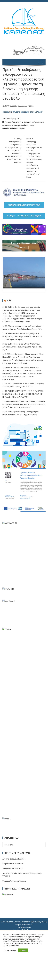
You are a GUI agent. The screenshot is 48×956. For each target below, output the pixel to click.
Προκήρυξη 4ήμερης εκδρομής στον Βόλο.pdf (22, 112)
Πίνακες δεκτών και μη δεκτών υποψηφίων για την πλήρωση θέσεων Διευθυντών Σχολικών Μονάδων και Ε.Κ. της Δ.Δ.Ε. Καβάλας (13, 150)
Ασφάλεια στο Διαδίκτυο (12, 864)
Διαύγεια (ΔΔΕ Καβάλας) (12, 868)
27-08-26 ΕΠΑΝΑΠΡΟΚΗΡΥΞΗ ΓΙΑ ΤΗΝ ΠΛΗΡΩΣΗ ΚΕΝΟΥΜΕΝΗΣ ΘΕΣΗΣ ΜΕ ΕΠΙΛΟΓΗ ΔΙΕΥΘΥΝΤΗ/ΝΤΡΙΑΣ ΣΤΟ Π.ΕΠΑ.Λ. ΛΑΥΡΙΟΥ (22, 394)
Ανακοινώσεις (17, 122)
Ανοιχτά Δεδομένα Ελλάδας (13, 859)
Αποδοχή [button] (23, 950)
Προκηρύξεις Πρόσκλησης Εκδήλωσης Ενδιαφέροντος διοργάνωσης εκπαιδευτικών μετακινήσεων (23, 125)
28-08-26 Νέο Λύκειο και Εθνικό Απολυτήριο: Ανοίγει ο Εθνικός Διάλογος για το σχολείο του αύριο (22, 347)
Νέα (9, 300)
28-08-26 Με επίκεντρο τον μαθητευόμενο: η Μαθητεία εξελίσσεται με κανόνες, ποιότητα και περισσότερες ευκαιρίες (22, 336)
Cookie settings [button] (10, 950)
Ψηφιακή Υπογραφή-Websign (14, 881)
